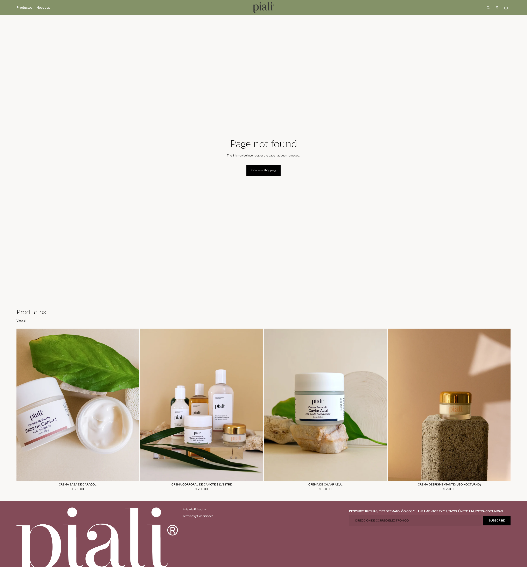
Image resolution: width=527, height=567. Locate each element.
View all (21, 320)
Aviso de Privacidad (195, 509)
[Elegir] (256, 475)
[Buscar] (488, 7)
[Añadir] (132, 475)
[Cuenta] (496, 7)
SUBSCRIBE (497, 520)
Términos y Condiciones (198, 516)
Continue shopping (263, 170)
